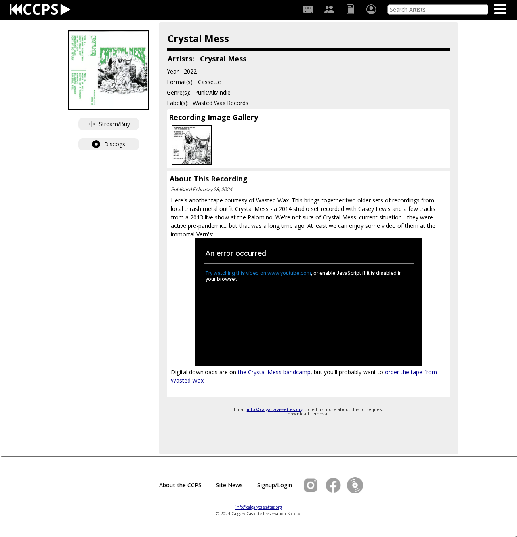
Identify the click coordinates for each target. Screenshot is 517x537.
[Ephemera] (350, 9)
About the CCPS (180, 485)
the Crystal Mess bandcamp (274, 372)
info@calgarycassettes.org (275, 409)
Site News (229, 485)
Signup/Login (274, 485)
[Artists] (329, 9)
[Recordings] (308, 9)
